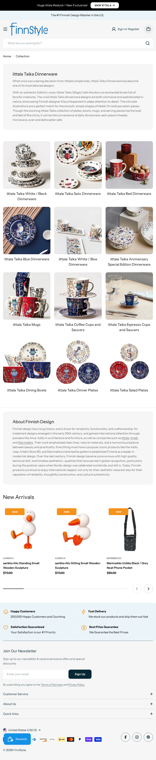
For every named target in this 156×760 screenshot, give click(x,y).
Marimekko (25, 442)
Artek (134, 438)
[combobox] (78, 43)
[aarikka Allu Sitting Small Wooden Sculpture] (78, 529)
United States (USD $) (22, 730)
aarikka (8, 558)
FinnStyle (19, 750)
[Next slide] (148, 588)
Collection (22, 56)
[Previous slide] (137, 588)
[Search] (147, 43)
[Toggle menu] (5, 29)
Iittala (125, 438)
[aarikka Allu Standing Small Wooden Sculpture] (26, 529)
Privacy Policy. (76, 684)
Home (7, 56)
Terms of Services (52, 684)
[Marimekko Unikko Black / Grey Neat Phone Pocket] (130, 529)
